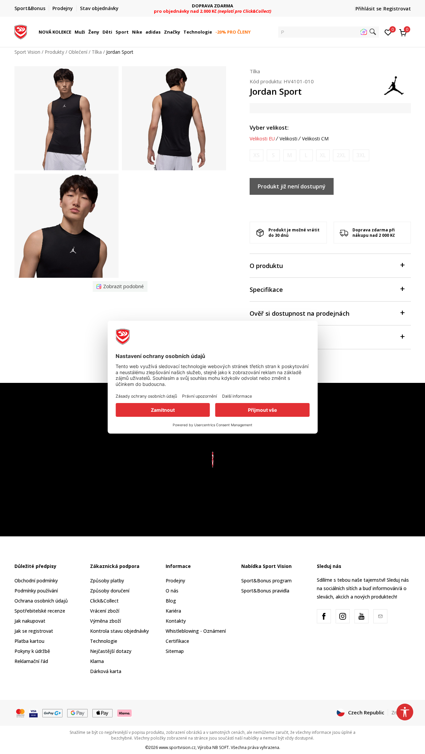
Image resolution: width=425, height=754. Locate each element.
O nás (172, 590)
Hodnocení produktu (280, 337)
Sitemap (175, 651)
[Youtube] (361, 616)
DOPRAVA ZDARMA (212, 5)
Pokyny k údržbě (32, 651)
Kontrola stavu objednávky (119, 631)
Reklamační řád (31, 661)
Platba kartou (29, 641)
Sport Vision (27, 52)
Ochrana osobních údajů (41, 600)
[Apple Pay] (102, 712)
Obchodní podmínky (36, 580)
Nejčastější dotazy (110, 651)
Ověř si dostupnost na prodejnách (299, 313)
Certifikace (177, 641)
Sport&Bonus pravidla (265, 590)
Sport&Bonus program (266, 580)
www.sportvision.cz (177, 747)
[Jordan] (394, 85)
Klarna (97, 661)
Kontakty (176, 621)
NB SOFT (220, 747)
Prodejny (175, 580)
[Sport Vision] (20, 31)
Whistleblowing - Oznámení (196, 631)
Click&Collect (104, 600)
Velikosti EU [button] (262, 138)
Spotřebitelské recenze (39, 611)
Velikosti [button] (288, 138)
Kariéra (173, 611)
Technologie (103, 641)
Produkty (54, 52)
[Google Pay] (77, 712)
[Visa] (33, 712)
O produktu (266, 266)
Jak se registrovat (33, 631)
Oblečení (78, 52)
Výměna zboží (105, 621)
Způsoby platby (107, 580)
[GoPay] (52, 712)
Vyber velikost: (269, 128)
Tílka (97, 52)
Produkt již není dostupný (292, 186)
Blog (171, 600)
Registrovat (397, 8)
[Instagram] (342, 616)
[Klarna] (124, 712)
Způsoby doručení (109, 590)
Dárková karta (105, 671)
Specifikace (266, 289)
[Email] (380, 616)
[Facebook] (324, 616)
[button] (72, 32)
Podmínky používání (36, 590)
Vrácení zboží (104, 611)
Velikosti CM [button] (315, 138)
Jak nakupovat (29, 621)
